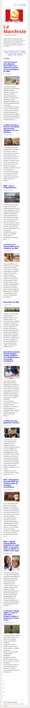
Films (15, 54)
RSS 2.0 (5, 705)
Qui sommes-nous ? (14, 51)
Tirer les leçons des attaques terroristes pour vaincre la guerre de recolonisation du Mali (11, 66)
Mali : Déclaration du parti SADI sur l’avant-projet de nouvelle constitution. (11, 483)
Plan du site (6, 704)
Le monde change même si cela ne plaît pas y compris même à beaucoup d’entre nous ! (11, 615)
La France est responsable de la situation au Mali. (11, 246)
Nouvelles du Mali (11, 302)
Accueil (5, 51)
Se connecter (14, 704)
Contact (21, 704)
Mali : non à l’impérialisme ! (10, 187)
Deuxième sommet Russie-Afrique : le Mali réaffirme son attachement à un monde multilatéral (11, 356)
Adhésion (20, 54)
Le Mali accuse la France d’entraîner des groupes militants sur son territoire (11, 128)
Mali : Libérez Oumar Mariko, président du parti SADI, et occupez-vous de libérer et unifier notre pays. (11, 546)
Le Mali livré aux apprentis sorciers (11, 422)
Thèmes (6, 53)
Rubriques (22, 51)
